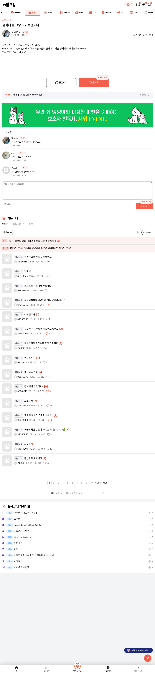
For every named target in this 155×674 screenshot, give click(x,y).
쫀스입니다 (15, 168)
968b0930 (22, 377)
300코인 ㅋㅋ (21, 543)
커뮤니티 (6, 20)
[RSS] (138, 232)
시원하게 (18, 561)
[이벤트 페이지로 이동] (77, 115)
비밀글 (8, 204)
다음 (97, 483)
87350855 (22, 305)
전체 (4, 224)
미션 (30, 224)
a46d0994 (22, 333)
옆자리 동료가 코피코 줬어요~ (28, 525)
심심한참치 (16, 32)
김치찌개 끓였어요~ (23, 531)
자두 (16, 549)
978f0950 (22, 290)
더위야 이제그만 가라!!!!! (25, 513)
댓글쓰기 (144, 206)
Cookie (14, 138)
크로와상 (18, 519)
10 (92, 483)
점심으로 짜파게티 (23, 537)
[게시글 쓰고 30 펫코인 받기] (147, 658)
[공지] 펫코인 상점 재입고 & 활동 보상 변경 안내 (31, 240)
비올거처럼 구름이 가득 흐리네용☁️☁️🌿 (34, 555)
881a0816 (22, 261)
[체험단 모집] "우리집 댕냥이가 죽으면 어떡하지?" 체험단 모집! (37, 248)
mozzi (14, 153)
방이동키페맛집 (21, 567)
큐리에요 (21, 348)
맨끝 (105, 483)
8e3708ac (22, 276)
